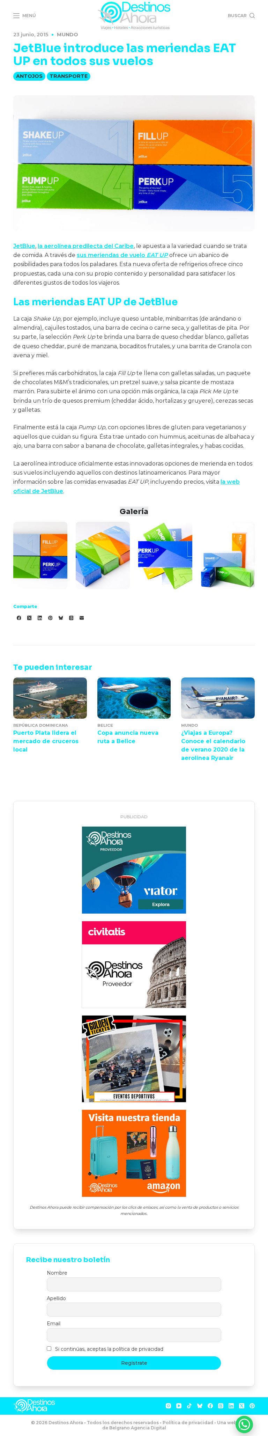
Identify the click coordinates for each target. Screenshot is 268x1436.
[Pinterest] (50, 618)
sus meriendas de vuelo (122, 255)
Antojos (29, 76)
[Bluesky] (60, 618)
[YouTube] (178, 1405)
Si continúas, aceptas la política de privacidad (109, 1349)
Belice (105, 725)
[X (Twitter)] (29, 618)
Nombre (57, 1273)
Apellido (56, 1298)
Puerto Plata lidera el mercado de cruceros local (46, 741)
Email (53, 1323)
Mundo (67, 34)
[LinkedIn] (40, 618)
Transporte (69, 76)
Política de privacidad (188, 1422)
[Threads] (71, 618)
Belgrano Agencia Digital (137, 1427)
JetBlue (24, 246)
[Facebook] (19, 618)
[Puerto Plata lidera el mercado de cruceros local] (50, 698)
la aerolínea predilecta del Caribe (86, 246)
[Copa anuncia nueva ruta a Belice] (134, 698)
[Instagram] (168, 1405)
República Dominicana (40, 725)
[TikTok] (189, 1405)
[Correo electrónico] (81, 618)
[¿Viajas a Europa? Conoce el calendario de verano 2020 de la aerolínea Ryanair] (217, 698)
